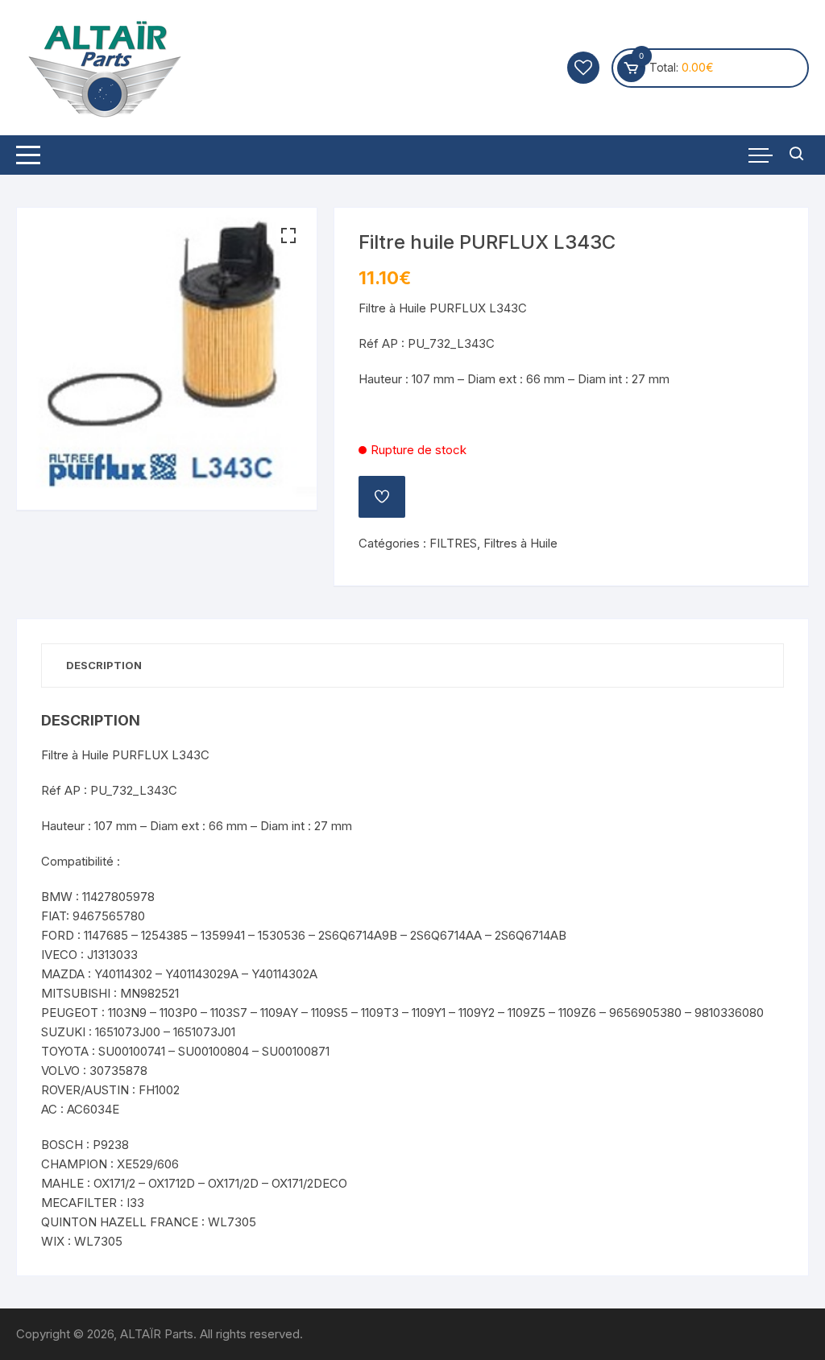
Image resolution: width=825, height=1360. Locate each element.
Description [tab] (104, 665)
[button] (288, 236)
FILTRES (453, 543)
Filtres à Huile (520, 543)
